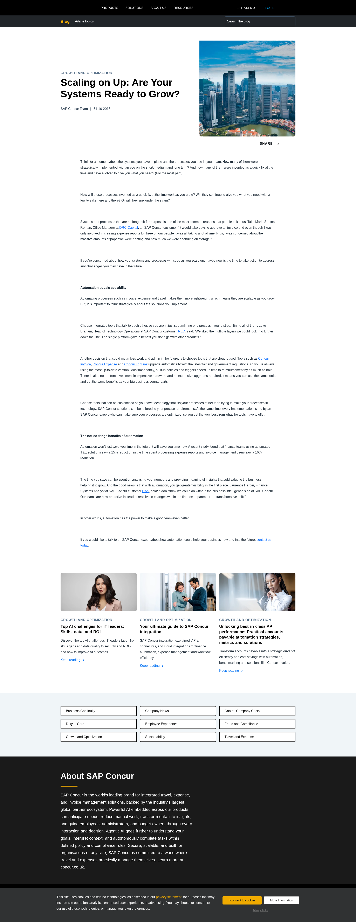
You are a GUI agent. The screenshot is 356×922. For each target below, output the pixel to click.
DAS (145, 491)
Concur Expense (105, 364)
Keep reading (71, 660)
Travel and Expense (239, 737)
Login (269, 7)
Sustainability (155, 737)
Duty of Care (75, 724)
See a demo (246, 7)
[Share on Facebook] (286, 143)
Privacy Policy (260, 910)
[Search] (290, 21)
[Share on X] (279, 143)
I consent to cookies (242, 900)
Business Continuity (80, 711)
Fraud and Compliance (241, 724)
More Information (281, 900)
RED (181, 331)
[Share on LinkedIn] (293, 143)
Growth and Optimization (84, 737)
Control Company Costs (242, 711)
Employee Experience (161, 724)
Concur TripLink (136, 364)
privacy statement (169, 897)
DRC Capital (128, 227)
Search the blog (236, 19)
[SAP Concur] (80, 7)
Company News (157, 711)
